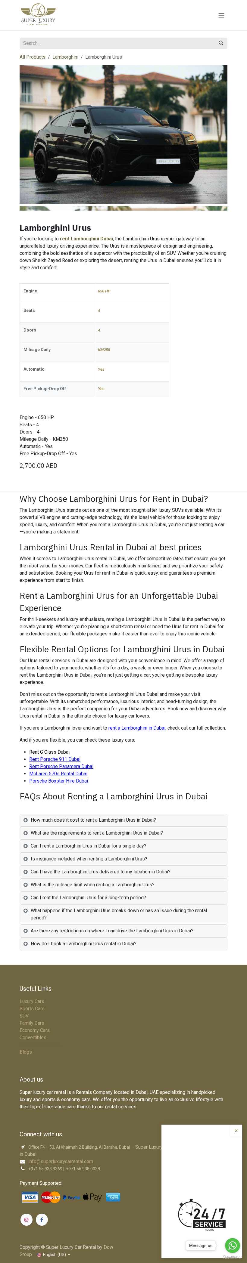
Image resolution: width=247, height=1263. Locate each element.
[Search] (221, 43)
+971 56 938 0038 (83, 1168)
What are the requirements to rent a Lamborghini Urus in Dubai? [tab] (97, 833)
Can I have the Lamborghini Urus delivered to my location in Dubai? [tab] (100, 872)
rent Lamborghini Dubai (86, 239)
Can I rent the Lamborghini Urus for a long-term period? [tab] (88, 897)
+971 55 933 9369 (45, 1168)
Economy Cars (35, 1030)
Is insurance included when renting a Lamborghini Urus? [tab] (89, 859)
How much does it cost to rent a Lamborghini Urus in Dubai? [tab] (93, 820)
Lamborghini (65, 57)
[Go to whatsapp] (232, 1245)
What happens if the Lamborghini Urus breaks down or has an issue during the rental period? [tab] (119, 914)
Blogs (26, 1052)
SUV (24, 1016)
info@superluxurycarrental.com (60, 1161)
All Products (32, 57)
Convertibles (33, 1037)
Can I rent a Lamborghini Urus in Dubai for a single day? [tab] (88, 846)
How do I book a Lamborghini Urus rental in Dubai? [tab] (83, 943)
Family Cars (32, 1023)
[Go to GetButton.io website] (232, 1257)
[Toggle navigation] (221, 15)
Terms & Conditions (40, 1045)
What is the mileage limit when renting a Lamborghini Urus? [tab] (93, 885)
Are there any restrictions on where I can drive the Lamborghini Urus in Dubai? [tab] (112, 931)
